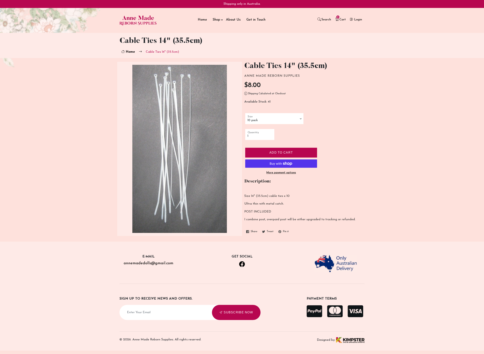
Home (202, 20)
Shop (216, 20)
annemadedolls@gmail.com (148, 263)
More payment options (281, 172)
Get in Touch (255, 20)
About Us (233, 20)
